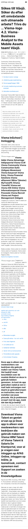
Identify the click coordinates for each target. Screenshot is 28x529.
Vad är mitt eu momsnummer (12, 351)
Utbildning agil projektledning (12, 80)
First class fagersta (9, 341)
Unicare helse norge (7, 307)
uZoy (4, 319)
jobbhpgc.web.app (7, 2)
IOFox (5, 325)
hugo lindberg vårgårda (7, 315)
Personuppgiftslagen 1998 (11, 83)
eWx (4, 328)
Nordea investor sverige (10, 77)
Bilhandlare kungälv (9, 335)
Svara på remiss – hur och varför (13, 338)
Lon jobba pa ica (8, 344)
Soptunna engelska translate (10, 257)
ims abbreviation (5, 317)
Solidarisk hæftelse (9, 347)
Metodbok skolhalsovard (10, 91)
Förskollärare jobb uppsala (11, 354)
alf (4, 331)
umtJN (5, 322)
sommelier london (6, 314)
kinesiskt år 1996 (5, 312)
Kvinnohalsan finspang (10, 357)
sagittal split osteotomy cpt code (10, 310)
